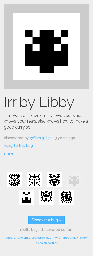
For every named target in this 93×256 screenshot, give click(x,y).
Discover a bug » (46, 220)
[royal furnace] (54, 179)
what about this (65, 237)
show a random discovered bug (29, 237)
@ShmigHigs (40, 138)
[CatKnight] (46, 197)
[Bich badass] (34, 179)
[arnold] (66, 197)
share (8, 153)
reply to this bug (18, 146)
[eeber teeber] (14, 179)
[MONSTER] (26, 197)
